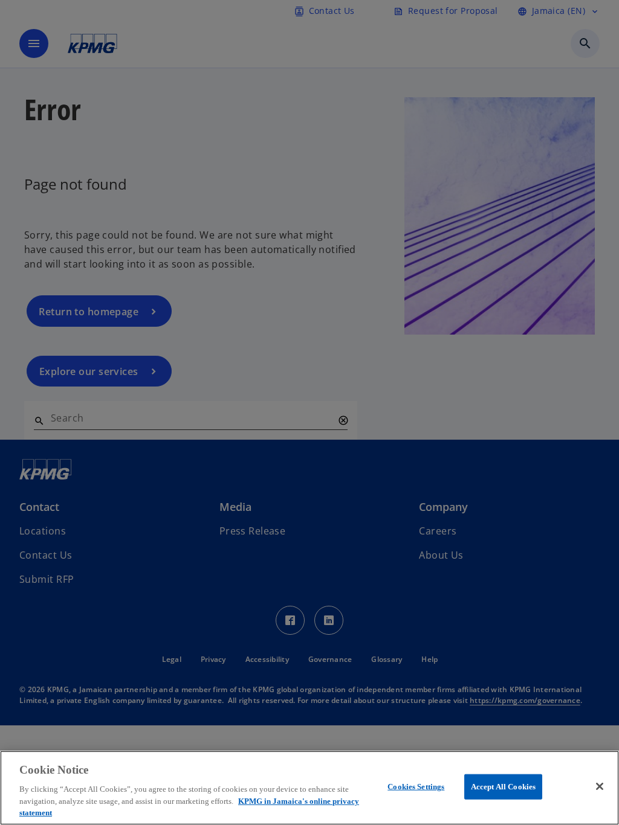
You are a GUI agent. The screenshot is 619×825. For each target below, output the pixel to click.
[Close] (599, 786)
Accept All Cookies (503, 786)
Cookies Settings (415, 786)
